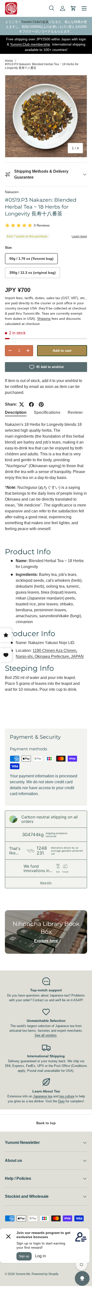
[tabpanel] (46, 571)
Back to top (46, 1123)
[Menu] (84, 8)
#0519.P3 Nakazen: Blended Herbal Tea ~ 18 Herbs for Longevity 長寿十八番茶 (42, 66)
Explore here (46, 941)
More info (46, 882)
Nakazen (12, 192)
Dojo (61, 1101)
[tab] (15, 412)
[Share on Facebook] (31, 404)
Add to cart (62, 351)
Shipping (44, 319)
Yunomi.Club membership (30, 44)
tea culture (66, 1096)
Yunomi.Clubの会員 (35, 22)
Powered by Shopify (45, 1274)
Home (9, 60)
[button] (73, 8)
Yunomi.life (22, 1274)
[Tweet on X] (21, 404)
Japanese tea (42, 1096)
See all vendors (46, 1035)
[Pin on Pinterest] (41, 404)
